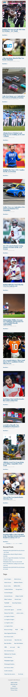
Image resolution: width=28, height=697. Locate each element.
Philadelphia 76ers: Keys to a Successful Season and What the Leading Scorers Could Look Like (13, 563)
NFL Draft (12, 647)
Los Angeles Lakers (8, 622)
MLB (16, 629)
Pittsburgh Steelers (9, 664)
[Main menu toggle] (25, 2)
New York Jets (18, 640)
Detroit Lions (18, 599)
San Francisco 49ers (9, 667)
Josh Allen (19, 609)
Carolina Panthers (8, 589)
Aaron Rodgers (7, 579)
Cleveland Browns (8, 596)
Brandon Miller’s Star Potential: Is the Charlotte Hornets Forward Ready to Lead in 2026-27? (14, 536)
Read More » (5, 35)
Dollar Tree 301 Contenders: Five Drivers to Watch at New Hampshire (14, 208)
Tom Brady (20, 674)
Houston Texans (8, 606)
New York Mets (7, 643)
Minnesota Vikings (8, 629)
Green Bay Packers (16, 603)
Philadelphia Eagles (9, 660)
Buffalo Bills (17, 586)
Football (6, 603)
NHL (19, 647)
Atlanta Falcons (7, 582)
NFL (6, 647)
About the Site (14, 684)
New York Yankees (18, 643)
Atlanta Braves (17, 579)
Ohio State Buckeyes (9, 650)
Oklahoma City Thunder (10, 654)
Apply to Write (14, 682)
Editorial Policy (14, 688)
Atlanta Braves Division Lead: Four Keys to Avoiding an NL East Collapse (14, 134)
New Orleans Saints (8, 636)
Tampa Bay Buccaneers (9, 674)
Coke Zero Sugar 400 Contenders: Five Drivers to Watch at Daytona (13, 97)
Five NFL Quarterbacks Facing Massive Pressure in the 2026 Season (13, 247)
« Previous (8, 543)
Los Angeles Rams (8, 626)
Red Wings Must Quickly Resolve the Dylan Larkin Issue (13, 399)
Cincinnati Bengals (8, 592)
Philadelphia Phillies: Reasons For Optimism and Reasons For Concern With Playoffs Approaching (13, 322)
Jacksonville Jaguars (9, 609)
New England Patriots (10, 633)
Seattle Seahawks (8, 670)
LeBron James (19, 613)
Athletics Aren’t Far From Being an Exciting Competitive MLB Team (13, 463)
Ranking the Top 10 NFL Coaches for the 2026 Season (13, 170)
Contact (14, 686)
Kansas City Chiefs (9, 613)
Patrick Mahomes (8, 657)
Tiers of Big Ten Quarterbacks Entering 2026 (13, 498)
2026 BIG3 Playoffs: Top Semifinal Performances (11, 426)
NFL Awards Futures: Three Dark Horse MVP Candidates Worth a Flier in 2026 (14, 361)
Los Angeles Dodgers (9, 619)
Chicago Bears (19, 589)
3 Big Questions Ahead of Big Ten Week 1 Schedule (13, 59)
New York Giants (8, 640)
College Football (19, 596)
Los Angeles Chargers (9, 616)
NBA (22, 629)
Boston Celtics (7, 586)
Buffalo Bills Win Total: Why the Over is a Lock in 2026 (13, 285)
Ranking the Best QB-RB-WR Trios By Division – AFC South (13, 30)
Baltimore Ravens (18, 582)
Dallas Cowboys (8, 599)
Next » (20, 543)
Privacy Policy (14, 690)
